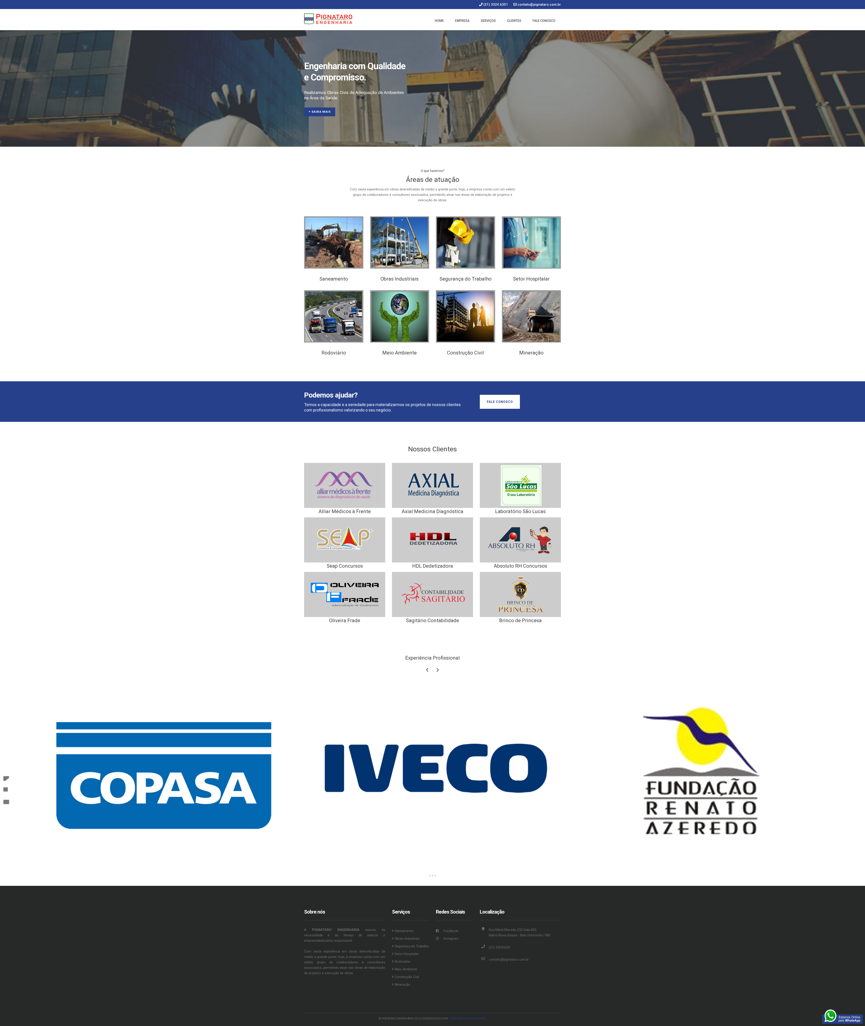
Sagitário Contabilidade (432, 620)
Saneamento (333, 279)
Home (439, 21)
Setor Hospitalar (531, 279)
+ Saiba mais (320, 111)
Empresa (462, 21)
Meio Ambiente (399, 353)
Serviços (488, 21)
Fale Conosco (544, 21)
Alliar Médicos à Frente (345, 511)
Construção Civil (465, 353)
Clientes (514, 21)
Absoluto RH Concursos (520, 566)
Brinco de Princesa (520, 620)
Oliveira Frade (344, 620)
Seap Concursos (345, 566)
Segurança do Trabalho (465, 279)
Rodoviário (333, 353)
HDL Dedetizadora (432, 566)
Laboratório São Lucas (520, 511)
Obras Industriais (399, 279)
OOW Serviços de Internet (468, 1018)
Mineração (531, 353)
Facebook (450, 931)
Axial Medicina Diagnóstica (432, 511)
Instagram (451, 939)
